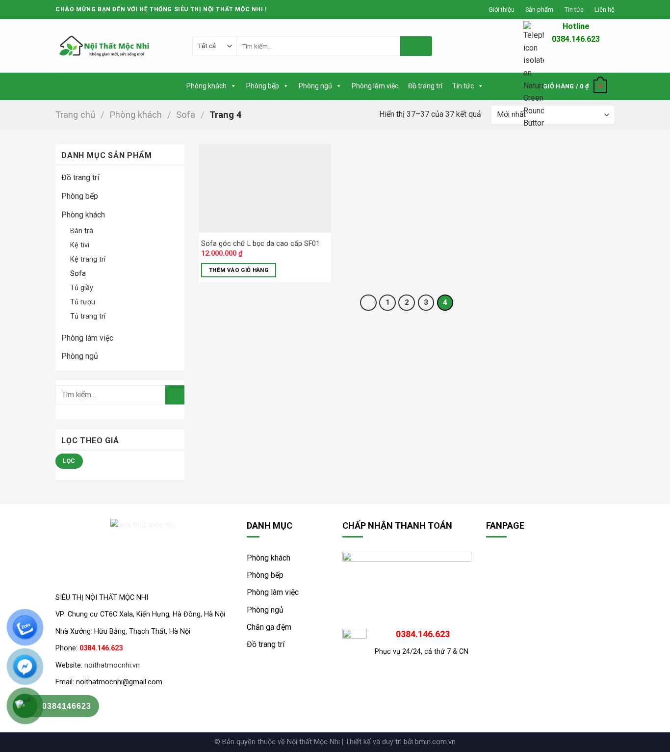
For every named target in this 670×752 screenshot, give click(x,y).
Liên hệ (604, 9)
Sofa (185, 114)
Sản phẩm (539, 9)
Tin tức (574, 9)
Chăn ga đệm (269, 627)
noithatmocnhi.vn (112, 665)
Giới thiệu (502, 9)
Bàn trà (81, 231)
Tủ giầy (81, 288)
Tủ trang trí (87, 316)
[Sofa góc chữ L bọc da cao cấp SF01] (265, 188)
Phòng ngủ (315, 86)
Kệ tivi (79, 245)
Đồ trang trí (425, 86)
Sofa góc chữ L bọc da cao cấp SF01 (260, 244)
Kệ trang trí (87, 259)
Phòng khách (206, 86)
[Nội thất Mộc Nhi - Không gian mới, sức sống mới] (104, 46)
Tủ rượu (82, 302)
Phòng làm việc (375, 86)
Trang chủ (75, 114)
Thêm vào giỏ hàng (238, 270)
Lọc (69, 460)
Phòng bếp (262, 86)
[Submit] (416, 46)
